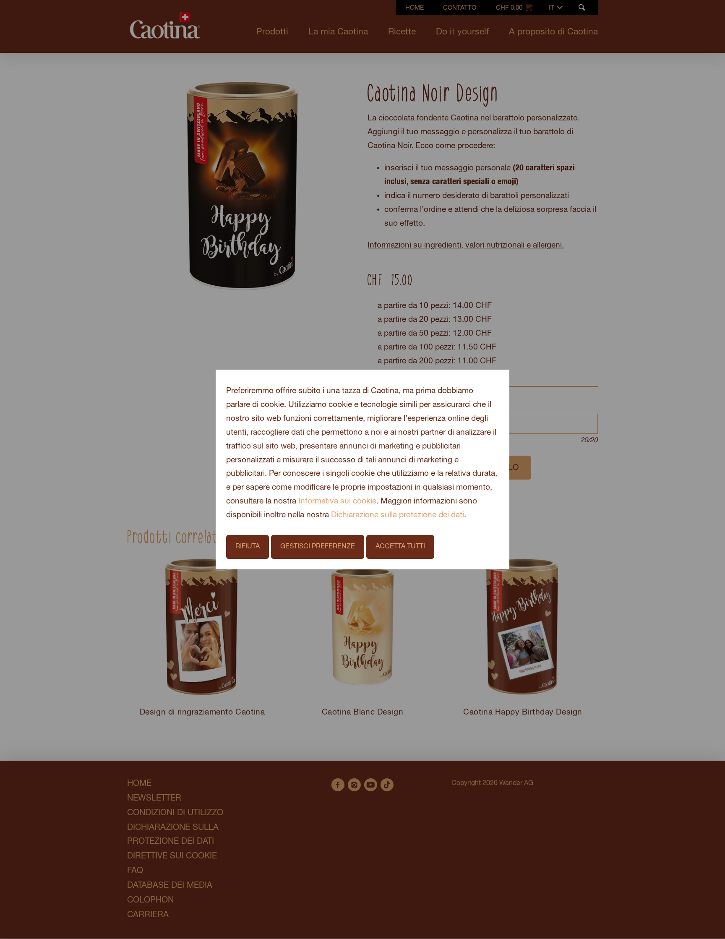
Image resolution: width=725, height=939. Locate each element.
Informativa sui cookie (337, 501)
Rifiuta (247, 546)
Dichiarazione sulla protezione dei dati (397, 515)
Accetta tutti (400, 546)
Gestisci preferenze (317, 546)
